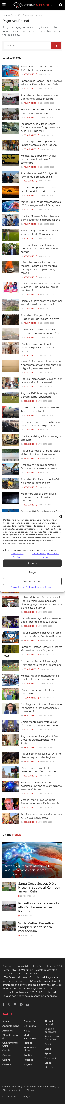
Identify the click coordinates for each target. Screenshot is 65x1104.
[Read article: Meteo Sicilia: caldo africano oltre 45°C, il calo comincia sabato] (10, 71)
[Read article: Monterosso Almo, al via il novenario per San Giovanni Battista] (10, 348)
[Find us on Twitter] (9, 1005)
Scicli (48, 1044)
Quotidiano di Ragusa (21, 1096)
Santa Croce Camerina (52, 1038)
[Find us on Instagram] (15, 1005)
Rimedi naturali (49, 1023)
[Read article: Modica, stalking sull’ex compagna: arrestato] (10, 440)
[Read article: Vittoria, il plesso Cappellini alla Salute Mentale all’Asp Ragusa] (10, 146)
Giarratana (30, 1025)
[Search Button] (60, 5)
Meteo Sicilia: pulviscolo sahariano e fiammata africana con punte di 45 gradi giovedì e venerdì (41, 365)
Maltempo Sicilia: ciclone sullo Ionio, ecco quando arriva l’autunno (38, 497)
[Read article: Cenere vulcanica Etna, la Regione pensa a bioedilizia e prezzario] (10, 426)
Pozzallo (28, 1059)
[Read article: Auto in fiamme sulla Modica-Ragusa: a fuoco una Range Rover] (10, 334)
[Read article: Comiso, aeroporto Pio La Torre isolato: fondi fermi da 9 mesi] (10, 192)
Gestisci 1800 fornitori (17, 555)
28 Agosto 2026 (44, 89)
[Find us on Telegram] (21, 1005)
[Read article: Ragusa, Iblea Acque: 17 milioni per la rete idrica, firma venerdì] (10, 383)
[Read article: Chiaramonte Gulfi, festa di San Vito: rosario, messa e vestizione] (10, 726)
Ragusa (28, 1064)
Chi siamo (32, 1090)
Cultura (6, 1064)
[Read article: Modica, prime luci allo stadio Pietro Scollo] (10, 694)
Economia (30, 1021)
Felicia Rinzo (30, 103)
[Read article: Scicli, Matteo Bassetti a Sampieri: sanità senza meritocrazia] (10, 114)
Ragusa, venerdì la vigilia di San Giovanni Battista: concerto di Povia (39, 740)
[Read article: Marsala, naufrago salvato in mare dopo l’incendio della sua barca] (10, 622)
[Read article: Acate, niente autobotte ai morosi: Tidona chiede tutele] (10, 412)
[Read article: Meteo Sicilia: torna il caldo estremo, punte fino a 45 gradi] (10, 772)
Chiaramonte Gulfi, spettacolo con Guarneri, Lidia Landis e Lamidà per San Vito (41, 287)
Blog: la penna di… (10, 1037)
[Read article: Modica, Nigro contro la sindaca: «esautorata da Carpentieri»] (10, 235)
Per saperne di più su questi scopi (45, 555)
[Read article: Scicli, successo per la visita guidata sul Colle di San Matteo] (10, 818)
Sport (48, 1053)
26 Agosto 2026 (44, 612)
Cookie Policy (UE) (12, 1086)
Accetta (32, 563)
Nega (32, 572)
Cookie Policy (17, 587)
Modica (28, 1042)
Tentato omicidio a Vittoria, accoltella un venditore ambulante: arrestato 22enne (41, 786)
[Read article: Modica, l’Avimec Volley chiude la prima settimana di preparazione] (10, 220)
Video (48, 1062)
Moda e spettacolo (30, 1037)
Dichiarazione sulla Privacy (39, 587)
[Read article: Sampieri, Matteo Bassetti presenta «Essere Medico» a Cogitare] (10, 651)
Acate (5, 1021)
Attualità (7, 1030)
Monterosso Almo (31, 1049)
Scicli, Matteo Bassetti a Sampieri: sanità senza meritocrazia (36, 927)
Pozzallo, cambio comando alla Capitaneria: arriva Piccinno (38, 907)
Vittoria (49, 1067)
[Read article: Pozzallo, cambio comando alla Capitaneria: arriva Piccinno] (10, 99)
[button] (60, 516)
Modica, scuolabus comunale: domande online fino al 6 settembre (38, 159)
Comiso (7, 1050)
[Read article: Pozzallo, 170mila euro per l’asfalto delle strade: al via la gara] (10, 484)
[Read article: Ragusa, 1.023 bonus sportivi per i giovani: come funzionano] (10, 397)
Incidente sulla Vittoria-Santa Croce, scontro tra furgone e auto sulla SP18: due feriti (40, 127)
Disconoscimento (12, 1090)
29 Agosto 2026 (44, 74)
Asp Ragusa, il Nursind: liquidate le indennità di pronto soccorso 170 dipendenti (41, 708)
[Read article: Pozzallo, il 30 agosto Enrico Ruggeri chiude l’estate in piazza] (10, 319)
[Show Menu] (4, 5)
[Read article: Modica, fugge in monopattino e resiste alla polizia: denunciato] (10, 680)
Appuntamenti (11, 1025)
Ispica (27, 1030)
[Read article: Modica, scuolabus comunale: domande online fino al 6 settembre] (10, 160)
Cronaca (7, 1055)
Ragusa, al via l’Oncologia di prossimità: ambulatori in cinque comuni (40, 248)
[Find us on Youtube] (27, 1005)
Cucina (6, 1059)
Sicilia (48, 1048)
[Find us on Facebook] (3, 1005)
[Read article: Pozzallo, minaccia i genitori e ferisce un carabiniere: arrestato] (10, 469)
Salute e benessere (50, 1030)
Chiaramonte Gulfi (10, 1044)
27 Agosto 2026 (46, 337)
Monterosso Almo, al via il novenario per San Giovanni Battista (37, 347)
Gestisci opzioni (32, 581)
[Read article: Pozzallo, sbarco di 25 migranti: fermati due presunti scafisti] (10, 177)
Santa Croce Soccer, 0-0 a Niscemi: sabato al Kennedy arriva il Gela (39, 887)
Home (5, 15)
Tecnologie (51, 1058)
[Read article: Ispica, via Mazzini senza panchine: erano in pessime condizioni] (10, 305)
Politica (28, 1055)
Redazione (29, 74)
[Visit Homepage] (32, 5)
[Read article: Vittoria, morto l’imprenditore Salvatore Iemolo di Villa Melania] (10, 804)
